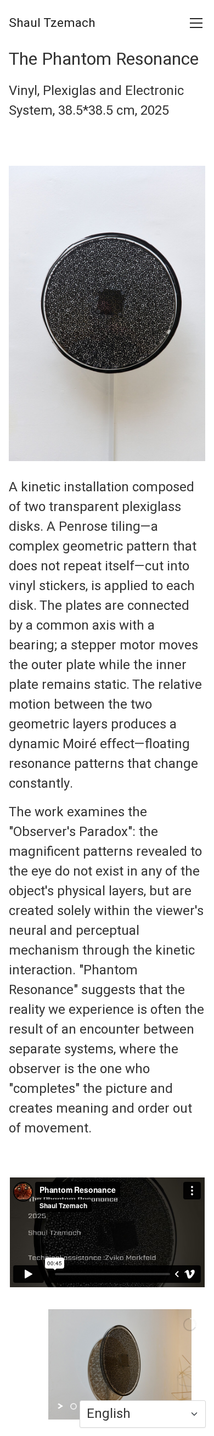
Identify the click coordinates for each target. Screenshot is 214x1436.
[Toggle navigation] (196, 23)
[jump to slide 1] (73, 1406)
